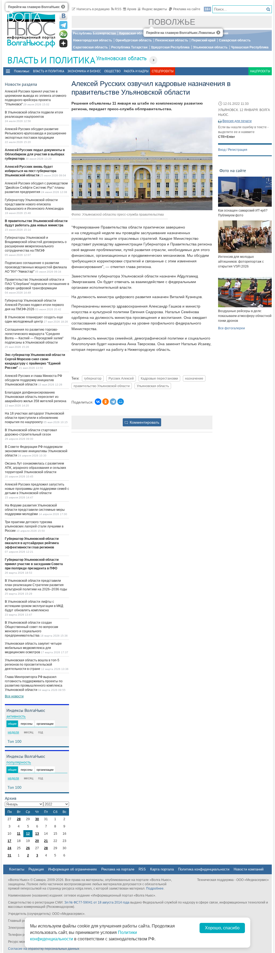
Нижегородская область (92, 40)
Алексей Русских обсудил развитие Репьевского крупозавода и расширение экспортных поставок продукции (35, 133)
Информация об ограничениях (72, 869)
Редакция (36, 869)
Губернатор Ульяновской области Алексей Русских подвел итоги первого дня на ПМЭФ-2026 (34, 305)
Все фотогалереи (231, 328)
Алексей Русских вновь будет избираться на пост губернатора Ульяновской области (30, 171)
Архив (131, 9)
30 (37, 819)
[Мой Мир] (120, 401)
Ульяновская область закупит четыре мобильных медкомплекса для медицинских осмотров (33, 648)
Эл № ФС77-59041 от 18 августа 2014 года (96, 902)
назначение (194, 378)
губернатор (93, 378)
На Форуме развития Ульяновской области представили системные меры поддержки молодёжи (35, 510)
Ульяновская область (210, 47)
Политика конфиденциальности (203, 869)
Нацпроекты (260, 71)
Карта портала (162, 869)
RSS (118, 9)
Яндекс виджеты (154, 9)
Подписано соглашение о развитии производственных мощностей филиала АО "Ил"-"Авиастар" (36, 267)
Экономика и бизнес (84, 71)
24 (9, 848)
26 (28, 848)
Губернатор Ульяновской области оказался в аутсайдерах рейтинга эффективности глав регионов (32, 543)
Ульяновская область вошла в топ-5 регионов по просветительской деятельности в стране (32, 664)
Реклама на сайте (186, 9)
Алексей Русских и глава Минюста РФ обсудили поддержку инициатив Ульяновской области (33, 380)
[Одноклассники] (105, 401)
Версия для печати (237, 121)
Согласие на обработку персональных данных (43, 949)
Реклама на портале (117, 869)
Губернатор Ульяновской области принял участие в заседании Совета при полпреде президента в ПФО (34, 564)
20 (37, 841)
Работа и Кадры (136, 71)
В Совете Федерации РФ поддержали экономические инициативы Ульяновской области (36, 451)
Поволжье (171, 21)
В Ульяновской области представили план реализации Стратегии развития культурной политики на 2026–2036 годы (36, 585)
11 (18, 834)
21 (46, 841)
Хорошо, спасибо (222, 928)
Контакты (16, 869)
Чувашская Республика (250, 47)
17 (9, 841)
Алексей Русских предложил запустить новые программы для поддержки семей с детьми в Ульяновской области (37, 489)
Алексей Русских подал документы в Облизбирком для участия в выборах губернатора (35, 154)
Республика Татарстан (129, 47)
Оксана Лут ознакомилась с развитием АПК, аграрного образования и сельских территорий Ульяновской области (35, 468)
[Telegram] (113, 401)
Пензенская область (171, 40)
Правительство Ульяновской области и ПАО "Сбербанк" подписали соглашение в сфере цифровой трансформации (37, 284)
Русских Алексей (121, 378)
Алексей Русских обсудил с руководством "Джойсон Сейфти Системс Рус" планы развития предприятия (36, 187)
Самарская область (235, 40)
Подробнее (155, 888)
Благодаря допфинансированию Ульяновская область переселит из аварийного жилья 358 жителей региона (35, 397)
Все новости (14, 696)
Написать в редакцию (93, 9)
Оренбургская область (133, 40)
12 (28, 834)
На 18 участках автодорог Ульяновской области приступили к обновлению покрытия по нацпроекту (34, 418)
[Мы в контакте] (63, 16)
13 (37, 834)
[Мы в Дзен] (63, 43)
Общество (112, 71)
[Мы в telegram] (63, 25)
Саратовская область (90, 47)
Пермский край (203, 40)
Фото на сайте (232, 170)
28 (19, 819)
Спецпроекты (162, 71)
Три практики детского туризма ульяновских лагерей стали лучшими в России (34, 526)
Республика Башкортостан (94, 33)
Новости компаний (248, 869)
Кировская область (134, 33)
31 (9, 855)
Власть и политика (48, 71)
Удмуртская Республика (170, 47)
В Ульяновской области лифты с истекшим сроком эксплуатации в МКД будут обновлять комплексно (34, 606)
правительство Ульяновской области (102, 386)
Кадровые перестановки (159, 378)
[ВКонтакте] (98, 401)
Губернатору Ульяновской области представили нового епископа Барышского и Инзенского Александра (34, 204)
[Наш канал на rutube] (63, 34)
